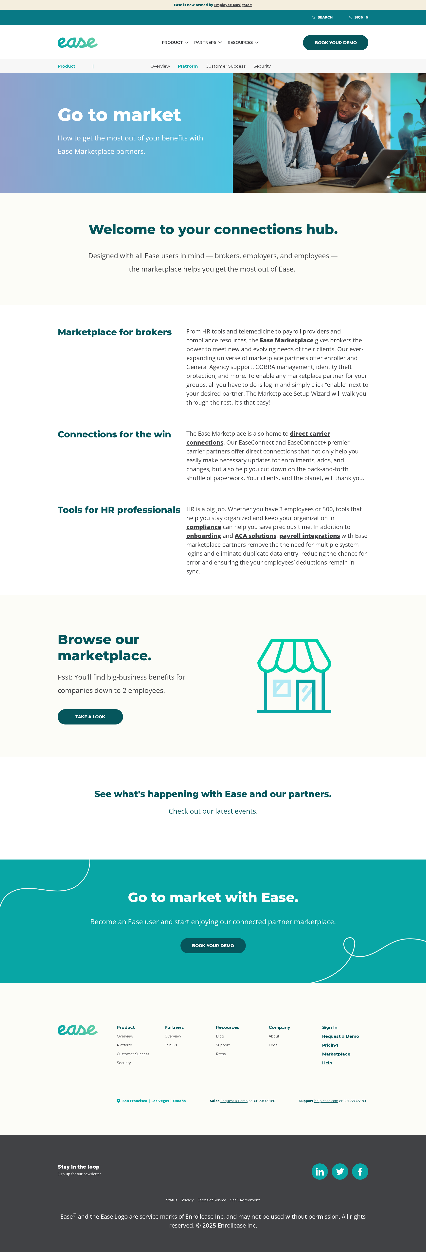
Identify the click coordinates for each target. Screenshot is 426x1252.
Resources (240, 42)
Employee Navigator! (233, 4)
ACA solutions (255, 535)
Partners (205, 42)
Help (327, 1062)
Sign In (329, 1027)
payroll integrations (309, 535)
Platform (188, 66)
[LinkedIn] (320, 1171)
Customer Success (226, 66)
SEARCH (325, 17)
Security (262, 66)
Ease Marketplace (287, 340)
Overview (160, 66)
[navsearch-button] (313, 17)
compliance (203, 527)
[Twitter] (340, 1171)
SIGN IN (361, 17)
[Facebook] (360, 1171)
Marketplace (336, 1054)
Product (172, 42)
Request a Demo (340, 1036)
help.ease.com (326, 1100)
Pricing (330, 1045)
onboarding (203, 535)
